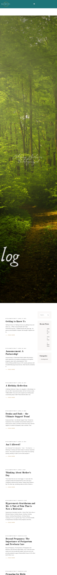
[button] (34, 4)
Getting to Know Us (16, 321)
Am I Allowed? (13, 445)
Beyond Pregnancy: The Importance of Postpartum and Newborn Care (19, 542)
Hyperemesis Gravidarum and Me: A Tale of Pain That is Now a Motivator (20, 506)
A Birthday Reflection (16, 386)
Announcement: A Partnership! (48, 338)
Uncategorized (44, 359)
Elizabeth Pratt (12, 318)
